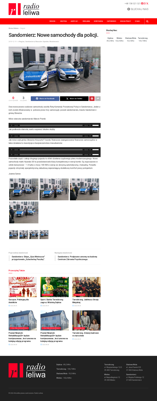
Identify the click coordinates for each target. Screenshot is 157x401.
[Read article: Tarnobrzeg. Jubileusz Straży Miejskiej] (86, 287)
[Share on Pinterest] (92, 98)
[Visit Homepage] (24, 9)
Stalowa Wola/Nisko (19, 328)
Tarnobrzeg (16, 295)
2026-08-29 (13, 306)
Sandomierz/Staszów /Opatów (37, 41)
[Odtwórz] (12, 125)
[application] (55, 125)
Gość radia (98, 21)
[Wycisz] (90, 125)
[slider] (95, 125)
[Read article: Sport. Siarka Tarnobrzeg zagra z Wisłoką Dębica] (54, 287)
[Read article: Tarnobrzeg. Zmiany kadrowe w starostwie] (86, 320)
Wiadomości (54, 41)
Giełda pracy (125, 21)
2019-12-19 (12, 41)
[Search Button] (147, 21)
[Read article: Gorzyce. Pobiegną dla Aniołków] (23, 287)
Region (52, 21)
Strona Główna (13, 28)
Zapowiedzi (111, 21)
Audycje (74, 21)
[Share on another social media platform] (98, 98)
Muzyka (63, 21)
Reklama (86, 21)
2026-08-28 (77, 306)
